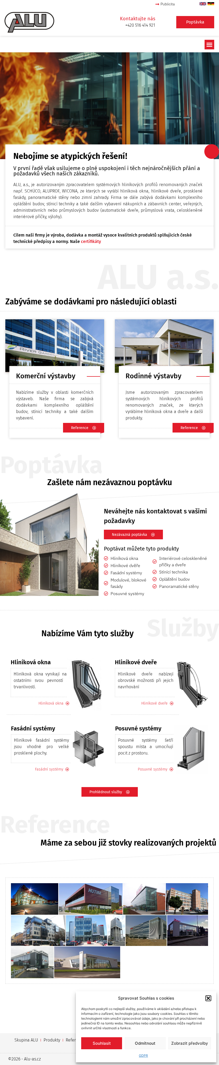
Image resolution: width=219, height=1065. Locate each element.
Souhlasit (102, 1043)
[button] (208, 998)
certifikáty (91, 241)
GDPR (143, 1056)
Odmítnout (145, 1043)
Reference (75, 1040)
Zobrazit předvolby (189, 1043)
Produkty (52, 1040)
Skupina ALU (26, 1040)
